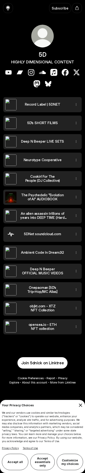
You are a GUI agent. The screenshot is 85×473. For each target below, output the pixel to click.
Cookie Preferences (31, 378)
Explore (14, 382)
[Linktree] (8, 8)
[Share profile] (77, 8)
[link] (8, 72)
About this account (34, 382)
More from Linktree (63, 382)
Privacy (62, 378)
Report (51, 378)
